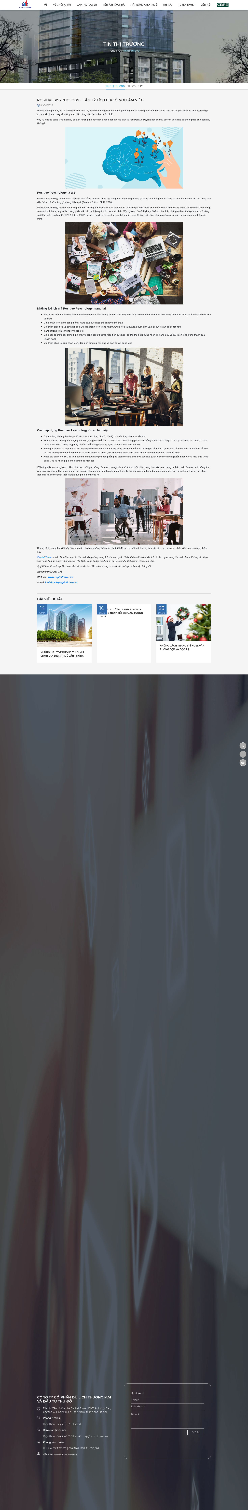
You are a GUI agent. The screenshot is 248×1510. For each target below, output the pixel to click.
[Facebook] (243, 754)
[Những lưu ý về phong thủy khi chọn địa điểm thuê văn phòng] (64, 625)
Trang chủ (114, 50)
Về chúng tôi (62, 4)
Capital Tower (87, 4)
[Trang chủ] (27, 4)
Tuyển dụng (186, 4)
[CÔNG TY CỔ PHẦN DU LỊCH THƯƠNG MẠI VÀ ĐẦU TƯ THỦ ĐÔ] (223, 5)
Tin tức (167, 4)
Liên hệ (205, 4)
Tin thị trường (131, 50)
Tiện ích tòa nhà (114, 4)
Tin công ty (135, 86)
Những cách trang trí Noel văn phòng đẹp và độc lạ (182, 647)
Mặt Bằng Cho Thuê (143, 4)
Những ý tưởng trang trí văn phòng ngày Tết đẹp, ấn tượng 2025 (121, 613)
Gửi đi (196, 1432)
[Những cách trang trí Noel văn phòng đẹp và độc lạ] (183, 622)
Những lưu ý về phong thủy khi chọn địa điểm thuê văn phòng (62, 654)
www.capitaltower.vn (60, 577)
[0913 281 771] (243, 746)
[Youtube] (242, 763)
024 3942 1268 (76, 1448)
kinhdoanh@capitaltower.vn (61, 582)
